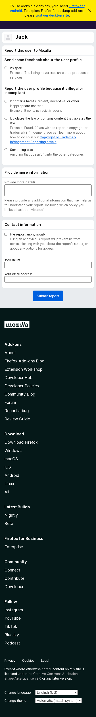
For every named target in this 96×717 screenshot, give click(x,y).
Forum (10, 402)
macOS (11, 458)
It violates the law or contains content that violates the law (50, 120)
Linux (9, 483)
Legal (45, 660)
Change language (17, 692)
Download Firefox (21, 442)
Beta (8, 523)
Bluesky (11, 634)
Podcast (12, 643)
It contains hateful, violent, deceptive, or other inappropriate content (44, 103)
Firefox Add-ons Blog (24, 361)
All (6, 492)
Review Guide (17, 419)
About (10, 352)
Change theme (15, 700)
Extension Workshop (23, 369)
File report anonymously (28, 234)
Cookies (28, 660)
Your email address (19, 274)
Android (11, 475)
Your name (13, 259)
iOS (7, 467)
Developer (13, 586)
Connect (12, 570)
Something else (21, 150)
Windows (13, 450)
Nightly (11, 515)
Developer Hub (18, 377)
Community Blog (19, 394)
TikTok (10, 626)
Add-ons (13, 344)
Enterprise (13, 546)
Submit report (48, 296)
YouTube (12, 618)
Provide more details (19, 182)
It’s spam (16, 68)
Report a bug (16, 410)
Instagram (13, 610)
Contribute (14, 578)
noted (46, 669)
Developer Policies (21, 385)
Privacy (9, 660)
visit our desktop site (52, 15)
